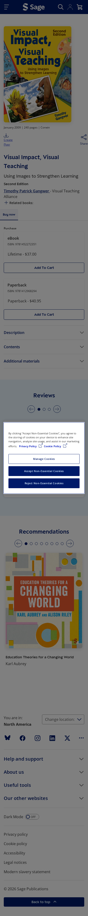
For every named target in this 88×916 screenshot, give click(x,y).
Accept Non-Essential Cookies (44, 471)
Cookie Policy (53, 446)
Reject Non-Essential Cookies (44, 483)
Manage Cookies (44, 459)
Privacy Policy (28, 446)
